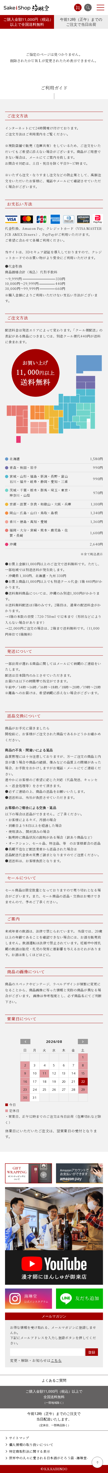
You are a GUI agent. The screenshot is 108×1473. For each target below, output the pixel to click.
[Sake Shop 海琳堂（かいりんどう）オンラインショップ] (26, 7)
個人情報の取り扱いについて (31, 1444)
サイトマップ (19, 1437)
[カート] (78, 7)
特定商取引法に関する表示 (29, 1451)
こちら (56, 1360)
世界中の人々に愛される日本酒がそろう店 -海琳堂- (48, 1457)
